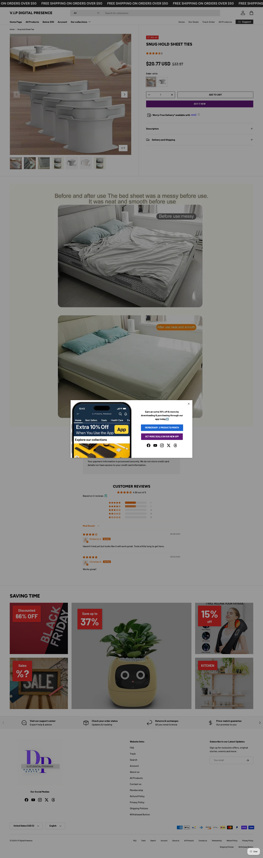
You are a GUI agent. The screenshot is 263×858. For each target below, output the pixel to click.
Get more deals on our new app (162, 436)
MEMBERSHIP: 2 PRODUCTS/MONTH (162, 427)
